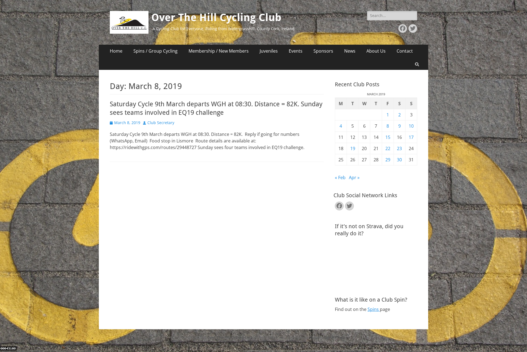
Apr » (354, 177)
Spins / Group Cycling (155, 51)
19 (352, 148)
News (349, 51)
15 (387, 137)
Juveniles (269, 51)
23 (399, 148)
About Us (376, 51)
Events (295, 51)
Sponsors (323, 51)
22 (387, 148)
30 (399, 160)
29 (387, 160)
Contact (405, 51)
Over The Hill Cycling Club (216, 18)
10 (411, 126)
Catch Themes (336, 337)
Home (116, 51)
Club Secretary (160, 122)
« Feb (340, 177)
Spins (374, 309)
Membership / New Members (219, 51)
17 (411, 137)
